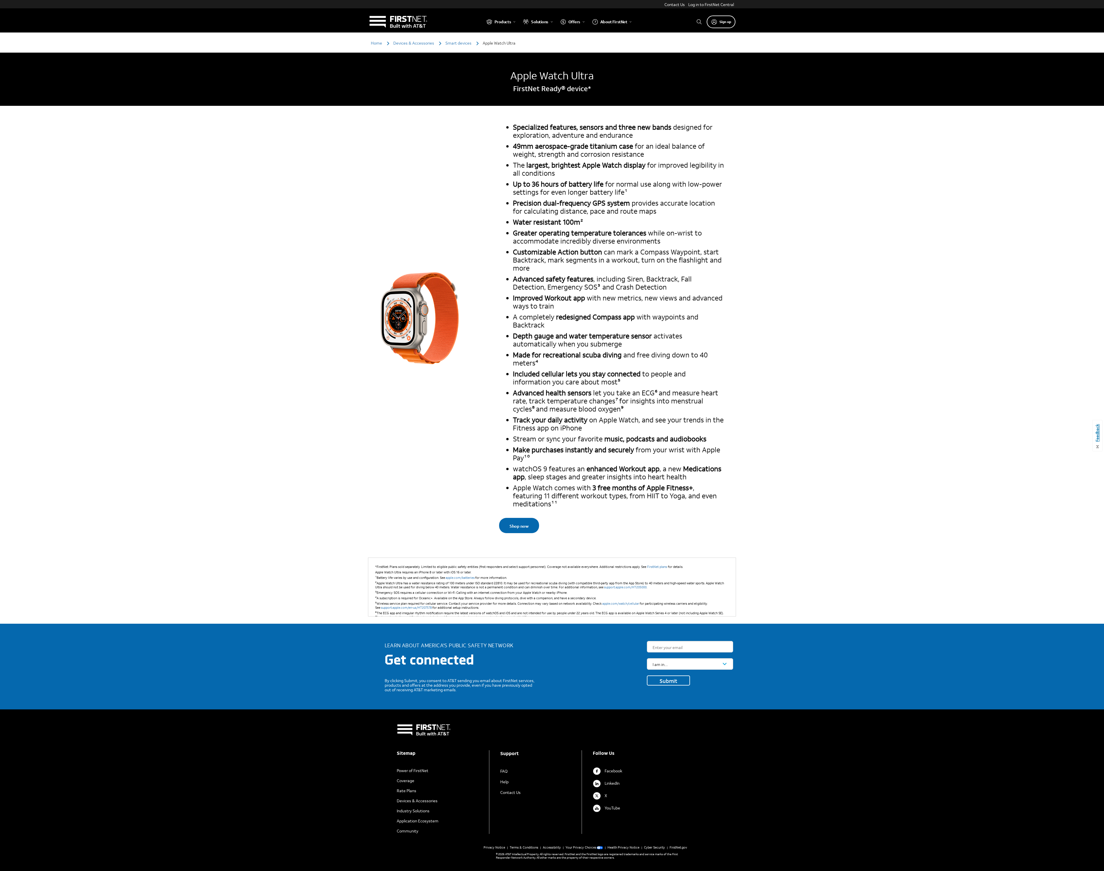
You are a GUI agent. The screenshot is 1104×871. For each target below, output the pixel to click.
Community (407, 831)
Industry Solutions (413, 810)
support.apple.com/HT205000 (625, 587)
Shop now (519, 526)
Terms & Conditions (524, 847)
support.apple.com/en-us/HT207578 (406, 608)
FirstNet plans (657, 567)
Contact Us (674, 4)
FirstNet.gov (678, 847)
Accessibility (552, 847)
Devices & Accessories (417, 800)
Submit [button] (668, 680)
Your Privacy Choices (581, 847)
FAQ (504, 771)
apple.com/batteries (460, 578)
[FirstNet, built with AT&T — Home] (398, 21)
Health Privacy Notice (623, 847)
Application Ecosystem (417, 821)
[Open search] (699, 21)
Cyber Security (654, 847)
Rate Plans (406, 790)
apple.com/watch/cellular (620, 604)
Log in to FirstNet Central (711, 4)
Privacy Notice (494, 847)
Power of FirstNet (412, 770)
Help (504, 781)
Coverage (405, 780)
